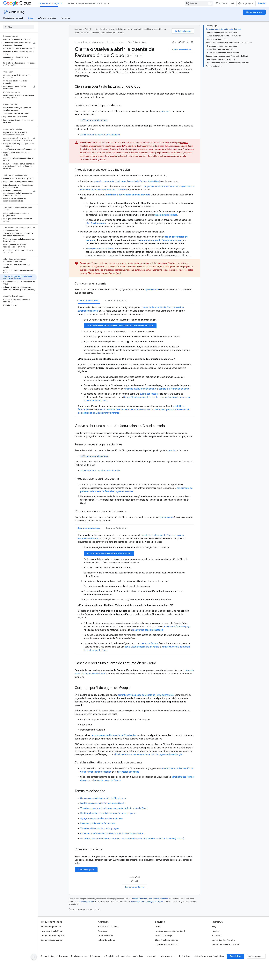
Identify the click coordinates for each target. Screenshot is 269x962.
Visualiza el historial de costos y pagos (99, 828)
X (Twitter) (217, 935)
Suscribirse (235, 956)
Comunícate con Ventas (51, 940)
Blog (214, 926)
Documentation (89, 42)
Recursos (65, 18)
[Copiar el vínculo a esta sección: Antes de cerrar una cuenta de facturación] (132, 170)
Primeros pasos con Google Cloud (170, 931)
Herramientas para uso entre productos (87, 3)
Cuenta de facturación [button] (116, 300)
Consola (223, 3)
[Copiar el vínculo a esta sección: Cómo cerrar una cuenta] (109, 283)
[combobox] (199, 3)
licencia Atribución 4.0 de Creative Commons (150, 899)
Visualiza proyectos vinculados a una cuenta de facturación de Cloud (113, 808)
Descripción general (13, 18)
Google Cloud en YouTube (223, 940)
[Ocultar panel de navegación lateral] (34, 957)
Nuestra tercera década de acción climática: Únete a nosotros (147, 956)
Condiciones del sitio (80, 956)
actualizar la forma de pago (177, 626)
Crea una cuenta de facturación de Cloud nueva (103, 798)
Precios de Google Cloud (51, 931)
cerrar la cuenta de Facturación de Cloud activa (113, 735)
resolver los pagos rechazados (147, 630)
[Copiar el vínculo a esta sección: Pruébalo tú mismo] (107, 849)
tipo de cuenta (152, 289)
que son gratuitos (98, 159)
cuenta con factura (149, 393)
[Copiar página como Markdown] (136, 55)
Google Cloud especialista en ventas (141, 397)
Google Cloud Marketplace (52, 935)
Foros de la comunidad (108, 926)
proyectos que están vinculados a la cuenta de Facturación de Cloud (127, 181)
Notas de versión (105, 935)
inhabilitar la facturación (99, 771)
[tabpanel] (134, 360)
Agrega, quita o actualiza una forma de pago (101, 818)
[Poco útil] (192, 42)
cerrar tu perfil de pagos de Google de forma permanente (146, 695)
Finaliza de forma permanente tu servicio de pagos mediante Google (148, 754)
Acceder (262, 3)
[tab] (89, 300)
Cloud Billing (16, 12)
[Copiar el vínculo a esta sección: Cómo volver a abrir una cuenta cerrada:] (129, 511)
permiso (165, 111)
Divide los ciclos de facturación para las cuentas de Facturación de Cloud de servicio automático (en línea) (132, 838)
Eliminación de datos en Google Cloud (104, 273)
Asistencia (102, 931)
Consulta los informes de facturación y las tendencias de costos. (112, 833)
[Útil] (188, 42)
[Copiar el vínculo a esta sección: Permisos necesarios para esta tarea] (125, 105)
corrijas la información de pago (174, 388)
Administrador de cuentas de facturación (100, 134)
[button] (18, 44)
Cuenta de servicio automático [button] (90, 300)
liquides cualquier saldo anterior (140, 388)
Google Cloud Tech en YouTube (225, 944)
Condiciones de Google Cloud (104, 956)
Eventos (215, 931)
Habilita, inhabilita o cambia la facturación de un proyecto (107, 813)
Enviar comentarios (181, 49)
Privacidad (64, 956)
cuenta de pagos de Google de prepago (161, 240)
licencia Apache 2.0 (86, 901)
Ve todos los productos (51, 926)
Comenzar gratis (254, 12)
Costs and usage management (111, 42)
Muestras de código (163, 935)
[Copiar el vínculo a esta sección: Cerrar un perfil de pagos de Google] (133, 688)
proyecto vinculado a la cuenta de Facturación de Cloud (124, 409)
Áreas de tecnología (49, 3)
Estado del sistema (106, 940)
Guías (30, 18)
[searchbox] (18, 27)
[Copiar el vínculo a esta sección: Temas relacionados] (108, 791)
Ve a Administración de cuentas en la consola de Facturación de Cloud (120, 325)
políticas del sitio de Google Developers (147, 901)
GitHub (158, 926)
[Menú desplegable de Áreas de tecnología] (62, 3)
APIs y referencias (47, 18)
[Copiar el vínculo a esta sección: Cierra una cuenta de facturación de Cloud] (143, 86)
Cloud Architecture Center (166, 940)
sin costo (96, 223)
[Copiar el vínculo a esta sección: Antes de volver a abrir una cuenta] (121, 479)
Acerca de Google (49, 956)
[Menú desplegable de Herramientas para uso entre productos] (109, 3)
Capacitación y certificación (167, 944)
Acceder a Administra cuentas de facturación (108, 553)
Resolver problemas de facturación (97, 823)
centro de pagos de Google (107, 780)
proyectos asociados (154, 186)
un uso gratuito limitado (165, 215)
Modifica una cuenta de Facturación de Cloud (102, 803)
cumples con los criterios (100, 248)
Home (77, 42)
